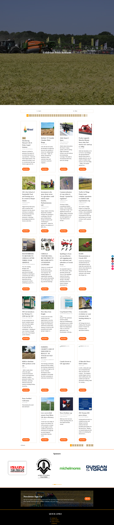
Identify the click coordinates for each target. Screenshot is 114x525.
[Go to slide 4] (58, 484)
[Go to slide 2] (54, 484)
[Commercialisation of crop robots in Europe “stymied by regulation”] (66, 204)
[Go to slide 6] (60, 484)
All (27, 115)
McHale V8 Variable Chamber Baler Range (47, 140)
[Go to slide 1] (53, 484)
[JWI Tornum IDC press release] (85, 419)
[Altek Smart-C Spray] (66, 146)
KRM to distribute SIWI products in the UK (28, 364)
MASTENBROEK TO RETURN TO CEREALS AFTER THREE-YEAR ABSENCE (28, 258)
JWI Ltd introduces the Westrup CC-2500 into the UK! (28, 314)
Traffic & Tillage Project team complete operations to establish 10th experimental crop (85, 196)
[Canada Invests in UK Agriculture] (66, 369)
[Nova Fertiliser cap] (66, 419)
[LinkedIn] (113, 256)
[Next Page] (90, 445)
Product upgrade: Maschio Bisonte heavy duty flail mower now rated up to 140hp (85, 142)
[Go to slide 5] (59, 484)
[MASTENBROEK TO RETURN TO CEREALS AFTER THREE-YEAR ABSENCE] (29, 264)
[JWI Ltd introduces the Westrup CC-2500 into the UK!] (29, 318)
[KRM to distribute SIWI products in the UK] (29, 369)
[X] (113, 259)
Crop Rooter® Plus (66, 312)
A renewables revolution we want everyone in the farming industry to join (85, 316)
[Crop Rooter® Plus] (66, 318)
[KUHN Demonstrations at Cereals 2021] (85, 264)
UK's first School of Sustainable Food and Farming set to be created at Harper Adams (28, 196)
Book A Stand (54, 520)
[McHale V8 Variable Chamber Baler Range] (48, 146)
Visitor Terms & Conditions (55, 522)
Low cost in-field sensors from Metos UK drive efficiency (47, 415)
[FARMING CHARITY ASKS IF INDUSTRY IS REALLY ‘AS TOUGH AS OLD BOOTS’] (48, 369)
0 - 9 (30, 115)
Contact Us (54, 518)
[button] (26, 169)
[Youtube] (113, 261)
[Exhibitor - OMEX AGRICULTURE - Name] (76, 469)
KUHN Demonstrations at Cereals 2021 (84, 256)
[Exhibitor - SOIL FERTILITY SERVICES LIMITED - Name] (50, 469)
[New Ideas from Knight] (48, 318)
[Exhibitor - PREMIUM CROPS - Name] (23, 469)
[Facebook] (113, 264)
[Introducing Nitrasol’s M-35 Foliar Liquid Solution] (29, 146)
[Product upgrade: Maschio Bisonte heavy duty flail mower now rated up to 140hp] (85, 146)
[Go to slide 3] (56, 484)
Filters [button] (76, 111)
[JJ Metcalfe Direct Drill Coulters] (85, 369)
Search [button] (40, 111)
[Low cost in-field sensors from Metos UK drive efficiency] (48, 419)
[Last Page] (92, 445)
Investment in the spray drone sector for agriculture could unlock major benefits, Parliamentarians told (47, 198)
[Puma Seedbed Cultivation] (29, 419)
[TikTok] (113, 269)
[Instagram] (113, 266)
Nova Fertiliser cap (66, 413)
